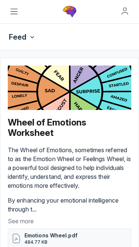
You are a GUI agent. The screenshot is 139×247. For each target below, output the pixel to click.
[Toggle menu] (14, 11)
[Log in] (125, 11)
